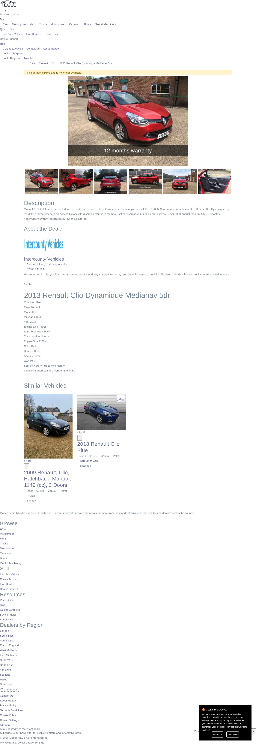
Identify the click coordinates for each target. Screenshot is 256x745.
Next (237, 121)
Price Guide (51, 33)
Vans (32, 24)
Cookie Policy (8, 715)
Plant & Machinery (105, 24)
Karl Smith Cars (89, 460)
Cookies (20, 742)
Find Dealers (33, 33)
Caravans (74, 24)
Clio (54, 63)
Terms (12, 742)
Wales (3, 679)
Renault (43, 63)
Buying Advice (8, 614)
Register (17, 53)
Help (3, 43)
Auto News (6, 619)
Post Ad (28, 58)
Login (6, 53)
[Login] (1, 9)
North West (6, 660)
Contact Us (33, 48)
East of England (9, 645)
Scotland (5, 674)
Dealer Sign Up (9, 588)
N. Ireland (6, 684)
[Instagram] (7, 517)
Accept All (217, 734)
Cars (5, 24)
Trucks (43, 24)
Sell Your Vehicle (12, 33)
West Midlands (8, 650)
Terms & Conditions (11, 710)
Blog (2, 604)
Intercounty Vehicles (44, 259)
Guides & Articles (13, 48)
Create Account (9, 579)
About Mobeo (50, 48)
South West (7, 640)
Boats (87, 24)
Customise (232, 734)
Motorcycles (19, 24)
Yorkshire (5, 669)
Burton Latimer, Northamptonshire (47, 264)
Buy (2, 19)
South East (6, 635)
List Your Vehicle (9, 574)
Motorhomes (58, 24)
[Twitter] (4, 517)
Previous (19, 121)
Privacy (4, 742)
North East (6, 664)
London (4, 630)
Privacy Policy (8, 705)
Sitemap (5, 724)
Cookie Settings (9, 720)
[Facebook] (1, 517)
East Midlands (8, 655)
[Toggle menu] (4, 10)
